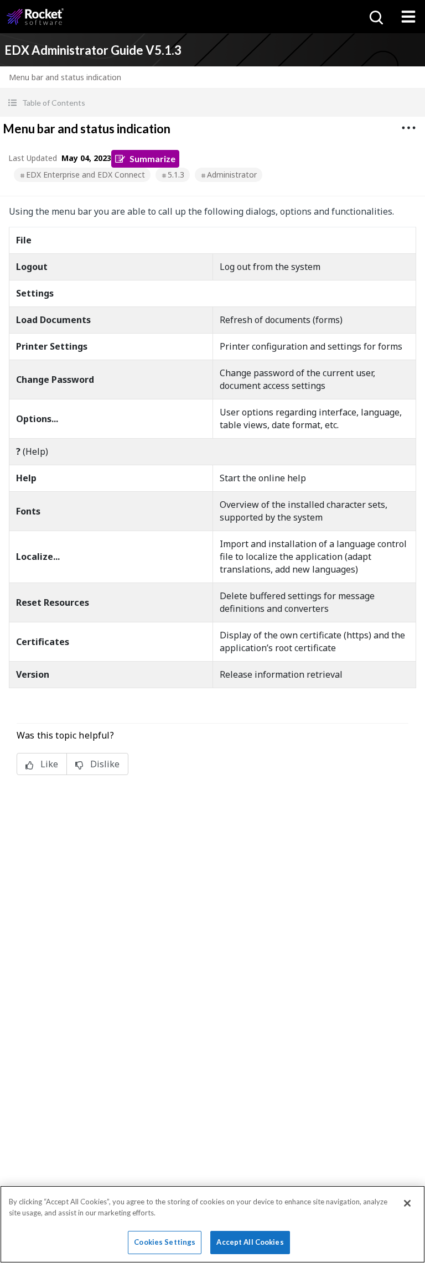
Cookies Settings (164, 1242)
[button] (212, 103)
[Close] (407, 1203)
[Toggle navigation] (408, 16)
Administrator (232, 174)
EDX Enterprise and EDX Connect (85, 174)
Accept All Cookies (249, 1242)
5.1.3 (176, 174)
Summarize (152, 158)
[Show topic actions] (408, 128)
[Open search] (375, 16)
